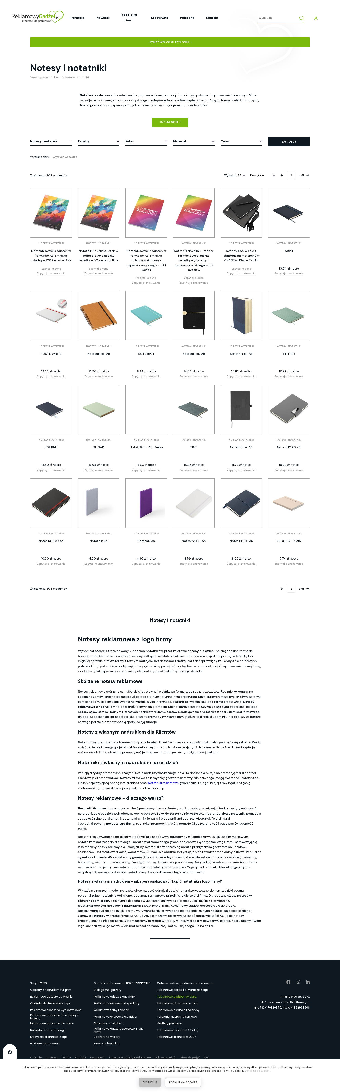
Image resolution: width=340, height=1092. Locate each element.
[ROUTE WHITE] (51, 315)
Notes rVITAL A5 (194, 541)
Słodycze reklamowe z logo (48, 1037)
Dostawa (51, 1057)
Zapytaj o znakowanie (51, 273)
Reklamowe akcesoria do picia (177, 1003)
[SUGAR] (99, 409)
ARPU (289, 251)
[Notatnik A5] (99, 503)
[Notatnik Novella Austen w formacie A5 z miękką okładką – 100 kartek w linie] (51, 213)
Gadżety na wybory (107, 1037)
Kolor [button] (129, 141)
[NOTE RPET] (146, 315)
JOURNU (51, 447)
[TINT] (194, 409)
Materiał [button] (179, 141)
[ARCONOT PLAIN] (289, 503)
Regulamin (97, 1057)
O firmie (36, 1057)
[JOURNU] (51, 409)
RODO (66, 1057)
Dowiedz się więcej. (257, 1070)
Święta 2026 (38, 983)
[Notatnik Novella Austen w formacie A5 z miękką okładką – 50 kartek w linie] (99, 213)
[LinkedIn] (305, 982)
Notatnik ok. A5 (98, 354)
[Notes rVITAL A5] (194, 503)
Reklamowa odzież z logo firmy (115, 997)
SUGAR (98, 447)
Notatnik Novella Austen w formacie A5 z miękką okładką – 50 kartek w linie (98, 255)
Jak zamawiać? (166, 1057)
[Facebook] (286, 982)
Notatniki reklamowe (163, 783)
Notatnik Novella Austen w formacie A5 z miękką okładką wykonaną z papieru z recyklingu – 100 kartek (146, 260)
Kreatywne (159, 18)
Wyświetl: (230, 175)
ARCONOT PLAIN (288, 541)
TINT (193, 447)
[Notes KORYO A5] (51, 503)
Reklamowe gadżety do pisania (51, 997)
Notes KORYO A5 (51, 541)
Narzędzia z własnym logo (48, 1030)
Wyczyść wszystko (65, 157)
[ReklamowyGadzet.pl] (38, 18)
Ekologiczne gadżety (107, 990)
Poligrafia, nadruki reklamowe (177, 1017)
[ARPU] (289, 213)
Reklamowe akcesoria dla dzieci (115, 1017)
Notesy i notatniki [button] (44, 141)
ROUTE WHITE (51, 354)
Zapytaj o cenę (51, 268)
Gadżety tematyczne (45, 1043)
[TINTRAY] (289, 315)
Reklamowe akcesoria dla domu (52, 1023)
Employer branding (106, 1043)
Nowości (103, 18)
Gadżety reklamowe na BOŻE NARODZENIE (122, 983)
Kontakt (212, 18)
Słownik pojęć (190, 1057)
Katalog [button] (83, 141)
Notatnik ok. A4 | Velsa (146, 447)
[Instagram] (295, 982)
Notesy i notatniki (51, 243)
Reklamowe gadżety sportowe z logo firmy (119, 1030)
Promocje (77, 18)
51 (302, 175)
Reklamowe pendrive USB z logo (178, 1030)
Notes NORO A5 (289, 447)
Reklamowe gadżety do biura (177, 997)
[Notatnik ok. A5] (99, 315)
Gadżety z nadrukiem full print (50, 990)
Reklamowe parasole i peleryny (178, 1010)
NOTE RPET (146, 354)
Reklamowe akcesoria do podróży (116, 1003)
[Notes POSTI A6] (241, 503)
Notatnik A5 (98, 541)
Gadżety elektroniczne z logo (50, 1003)
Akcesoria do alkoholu (108, 1023)
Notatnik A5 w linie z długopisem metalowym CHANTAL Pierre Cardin (241, 255)
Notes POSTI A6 (241, 541)
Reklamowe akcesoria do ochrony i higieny (54, 1017)
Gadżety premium (169, 1023)
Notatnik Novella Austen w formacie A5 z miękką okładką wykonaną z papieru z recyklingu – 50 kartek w (194, 260)
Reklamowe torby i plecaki (111, 1010)
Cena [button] (225, 141)
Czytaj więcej (170, 122)
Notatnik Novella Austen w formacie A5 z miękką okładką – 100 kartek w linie (51, 255)
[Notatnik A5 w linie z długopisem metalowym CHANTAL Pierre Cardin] (241, 213)
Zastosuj (289, 141)
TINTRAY (289, 354)
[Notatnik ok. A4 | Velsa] (146, 409)
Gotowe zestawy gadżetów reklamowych (185, 983)
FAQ (207, 1057)
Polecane (187, 18)
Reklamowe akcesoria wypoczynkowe (56, 1010)
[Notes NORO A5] (289, 409)
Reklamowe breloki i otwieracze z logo (183, 990)
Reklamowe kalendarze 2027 (176, 1037)
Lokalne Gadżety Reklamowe (130, 1057)
